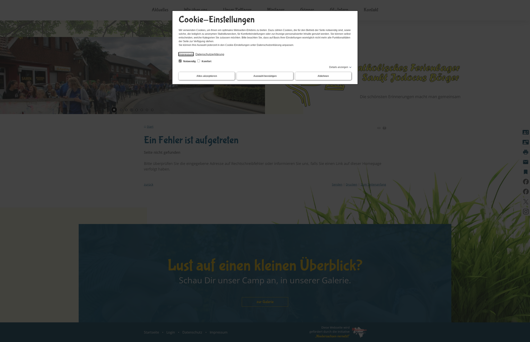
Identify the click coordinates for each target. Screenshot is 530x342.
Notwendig (189, 61)
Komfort (206, 61)
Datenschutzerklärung (209, 54)
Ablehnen (323, 76)
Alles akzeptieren (206, 76)
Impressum (186, 54)
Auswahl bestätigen (265, 76)
